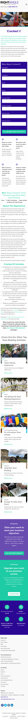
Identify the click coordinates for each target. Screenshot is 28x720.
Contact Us (3, 640)
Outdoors (3, 672)
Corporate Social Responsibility (8, 650)
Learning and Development (16, 328)
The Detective (19, 312)
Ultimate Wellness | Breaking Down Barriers (11, 663)
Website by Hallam (14, 718)
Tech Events (3, 682)
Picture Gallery (4, 642)
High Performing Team (6, 657)
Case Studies (4, 646)
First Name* (5, 67)
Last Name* (5, 75)
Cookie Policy (13, 716)
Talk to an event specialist (14, 553)
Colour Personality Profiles (7, 661)
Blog (2, 644)
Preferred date (5, 113)
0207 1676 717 (12, 7)
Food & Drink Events (5, 676)
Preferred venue (6, 121)
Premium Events (4, 684)
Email (3, 83)
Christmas (3, 686)
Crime (2, 674)
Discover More (14, 594)
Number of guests (6, 105)
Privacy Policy (5, 716)
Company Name (6, 98)
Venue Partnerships (5, 648)
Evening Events (4, 678)
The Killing (15, 310)
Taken (2, 312)
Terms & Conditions (21, 716)
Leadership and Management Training (9, 659)
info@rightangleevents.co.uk (7, 699)
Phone (4, 90)
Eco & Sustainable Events (6, 680)
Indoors (2, 670)
